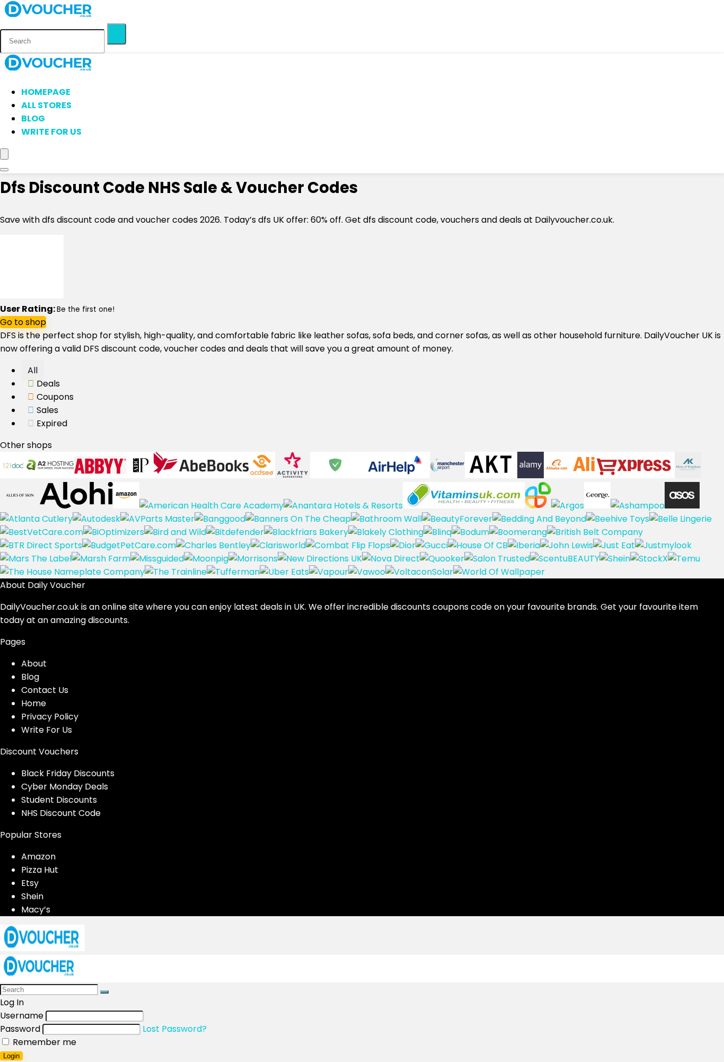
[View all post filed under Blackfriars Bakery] (306, 532)
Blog (33, 118)
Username (21, 1016)
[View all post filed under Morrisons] (253, 558)
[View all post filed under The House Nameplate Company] (72, 572)
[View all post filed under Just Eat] (614, 545)
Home (33, 703)
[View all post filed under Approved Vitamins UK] (464, 505)
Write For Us (51, 132)
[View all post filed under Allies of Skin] (20, 505)
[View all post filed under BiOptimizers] (113, 532)
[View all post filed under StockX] (649, 558)
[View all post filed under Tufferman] (233, 572)
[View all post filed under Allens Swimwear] (688, 475)
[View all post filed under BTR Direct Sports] (41, 545)
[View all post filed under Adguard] (335, 475)
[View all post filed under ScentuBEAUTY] (564, 558)
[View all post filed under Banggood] (220, 519)
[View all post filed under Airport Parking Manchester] (447, 475)
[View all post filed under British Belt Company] (595, 532)
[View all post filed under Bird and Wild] (175, 532)
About (34, 663)
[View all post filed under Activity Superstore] (292, 475)
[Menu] (4, 154)
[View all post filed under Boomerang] (518, 532)
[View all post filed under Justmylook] (663, 545)
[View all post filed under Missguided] (157, 558)
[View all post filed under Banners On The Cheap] (298, 519)
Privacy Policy (49, 716)
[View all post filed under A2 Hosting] (50, 475)
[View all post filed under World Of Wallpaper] (499, 572)
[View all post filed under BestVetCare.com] (41, 532)
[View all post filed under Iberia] (524, 545)
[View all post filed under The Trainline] (176, 572)
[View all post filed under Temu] (684, 558)
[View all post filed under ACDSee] (262, 475)
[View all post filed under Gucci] (432, 545)
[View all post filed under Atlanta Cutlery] (36, 519)
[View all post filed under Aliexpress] (622, 475)
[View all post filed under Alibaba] (557, 475)
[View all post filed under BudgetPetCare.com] (129, 545)
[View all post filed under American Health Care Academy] (211, 505)
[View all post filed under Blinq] (437, 532)
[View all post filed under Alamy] (530, 475)
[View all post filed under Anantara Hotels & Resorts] (343, 505)
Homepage (45, 92)
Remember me (43, 1042)
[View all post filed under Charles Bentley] (213, 545)
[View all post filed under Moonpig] (206, 558)
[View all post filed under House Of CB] (478, 545)
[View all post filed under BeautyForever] (457, 519)
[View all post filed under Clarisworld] (278, 545)
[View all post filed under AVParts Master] (157, 519)
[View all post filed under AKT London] (491, 475)
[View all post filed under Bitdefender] (235, 532)
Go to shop (23, 322)
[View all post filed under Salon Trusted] (497, 558)
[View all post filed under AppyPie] (538, 505)
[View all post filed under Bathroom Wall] (386, 519)
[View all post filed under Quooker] (442, 558)
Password (20, 1029)
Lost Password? (175, 1029)
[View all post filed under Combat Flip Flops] (348, 545)
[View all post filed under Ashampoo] (638, 505)
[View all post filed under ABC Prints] (140, 475)
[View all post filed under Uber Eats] (284, 572)
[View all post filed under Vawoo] (366, 572)
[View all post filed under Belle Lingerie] (680, 519)
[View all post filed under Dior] (403, 545)
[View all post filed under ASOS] (682, 505)
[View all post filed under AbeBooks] (201, 475)
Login (11, 1056)
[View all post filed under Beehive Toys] (617, 519)
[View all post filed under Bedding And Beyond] (539, 519)
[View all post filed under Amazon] (126, 505)
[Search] (116, 34)
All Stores (46, 105)
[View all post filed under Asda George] (597, 505)
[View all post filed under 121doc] (13, 475)
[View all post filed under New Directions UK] (320, 558)
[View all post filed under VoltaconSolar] (419, 572)
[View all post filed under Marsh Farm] (101, 558)
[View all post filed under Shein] (614, 558)
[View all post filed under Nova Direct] (391, 558)
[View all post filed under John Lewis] (566, 545)
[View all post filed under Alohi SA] (76, 505)
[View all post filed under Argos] (567, 505)
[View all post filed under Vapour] (328, 572)
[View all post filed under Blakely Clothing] (385, 532)
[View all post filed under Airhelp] (395, 475)
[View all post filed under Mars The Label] (36, 558)
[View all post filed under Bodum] (470, 532)
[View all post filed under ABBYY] (100, 475)
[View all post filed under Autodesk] (96, 519)
